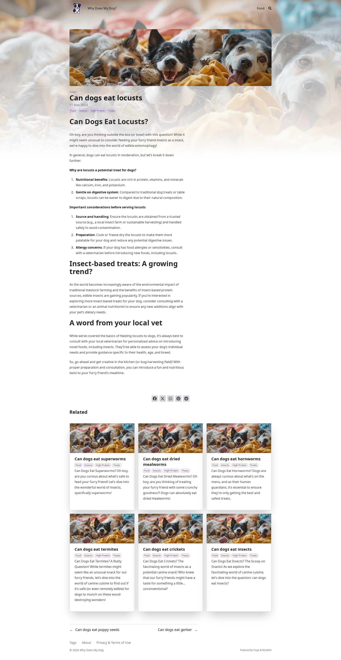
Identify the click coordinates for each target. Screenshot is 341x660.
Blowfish (267, 650)
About (86, 642)
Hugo (256, 650)
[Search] (270, 8)
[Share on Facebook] (155, 398)
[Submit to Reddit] (186, 398)
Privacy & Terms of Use (113, 642)
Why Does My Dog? (102, 8)
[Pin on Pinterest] (178, 398)
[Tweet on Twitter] (162, 398)
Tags (72, 642)
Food (72, 92)
